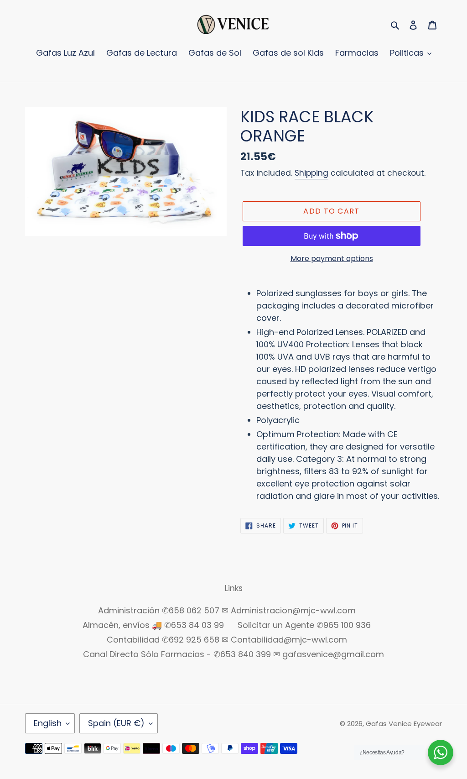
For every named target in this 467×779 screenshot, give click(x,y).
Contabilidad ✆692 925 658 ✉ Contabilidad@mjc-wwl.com (227, 639)
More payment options (332, 258)
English (48, 723)
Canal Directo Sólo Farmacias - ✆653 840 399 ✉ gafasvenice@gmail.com (233, 654)
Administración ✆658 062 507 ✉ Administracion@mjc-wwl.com (227, 610)
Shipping (311, 172)
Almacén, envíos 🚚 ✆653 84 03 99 (153, 625)
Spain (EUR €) (116, 723)
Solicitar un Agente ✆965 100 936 (304, 625)
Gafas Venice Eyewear (404, 723)
